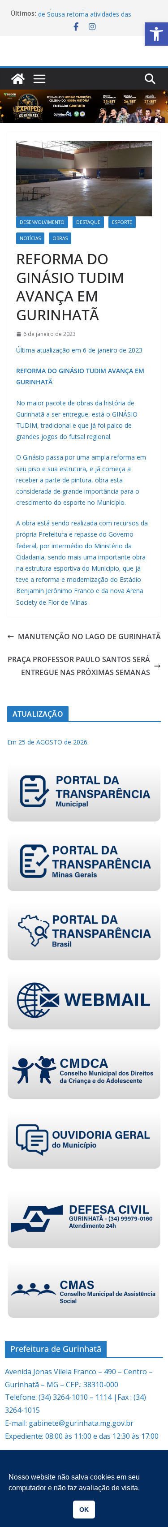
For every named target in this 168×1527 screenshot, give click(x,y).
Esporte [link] (122, 222)
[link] (156, 34)
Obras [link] (60, 238)
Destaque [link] (88, 222)
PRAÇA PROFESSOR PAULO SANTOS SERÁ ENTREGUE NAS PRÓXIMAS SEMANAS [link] (79, 665)
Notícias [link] (30, 238)
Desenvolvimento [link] (42, 222)
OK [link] (84, 1509)
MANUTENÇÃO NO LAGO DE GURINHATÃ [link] (89, 636)
